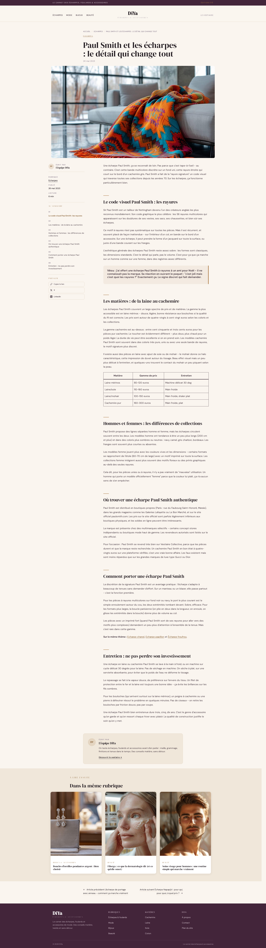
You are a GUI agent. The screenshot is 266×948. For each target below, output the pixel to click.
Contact (186, 922)
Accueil (86, 31)
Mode (69, 15)
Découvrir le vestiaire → (110, 757)
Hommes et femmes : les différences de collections (66, 234)
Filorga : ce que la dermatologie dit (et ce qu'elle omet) (130, 868)
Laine (147, 922)
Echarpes (98, 31)
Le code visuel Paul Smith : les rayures (65, 216)
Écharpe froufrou (177, 636)
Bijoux (79, 15)
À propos (186, 917)
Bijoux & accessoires (64, 863)
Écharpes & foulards (117, 917)
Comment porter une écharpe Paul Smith (63, 256)
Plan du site (187, 928)
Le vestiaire (207, 15)
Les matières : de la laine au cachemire (65, 225)
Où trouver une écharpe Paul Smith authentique (64, 245)
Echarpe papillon (155, 636)
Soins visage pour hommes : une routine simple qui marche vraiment (184, 868)
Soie (147, 928)
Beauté (90, 15)
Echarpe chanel (135, 636)
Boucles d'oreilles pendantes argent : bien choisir (76, 868)
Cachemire (150, 917)
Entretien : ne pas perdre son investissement (61, 267)
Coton (148, 933)
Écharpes (58, 15)
